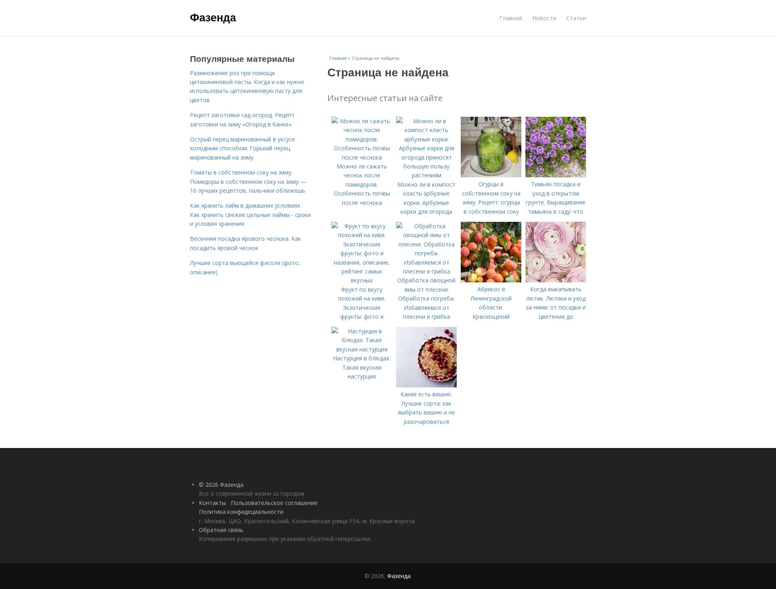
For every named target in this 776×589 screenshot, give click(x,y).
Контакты (212, 503)
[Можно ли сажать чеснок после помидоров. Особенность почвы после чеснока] (361, 157)
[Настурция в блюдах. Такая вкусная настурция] (361, 349)
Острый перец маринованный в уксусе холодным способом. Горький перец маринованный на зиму (242, 148)
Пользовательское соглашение (274, 503)
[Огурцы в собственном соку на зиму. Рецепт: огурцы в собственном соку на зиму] (491, 175)
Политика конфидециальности (241, 511)
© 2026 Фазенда (221, 484)
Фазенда (213, 17)
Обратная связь (221, 530)
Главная (511, 18)
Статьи (576, 18)
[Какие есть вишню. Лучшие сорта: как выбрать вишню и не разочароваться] (426, 385)
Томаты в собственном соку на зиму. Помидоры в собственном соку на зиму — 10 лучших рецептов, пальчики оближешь (248, 181)
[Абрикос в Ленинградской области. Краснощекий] (491, 280)
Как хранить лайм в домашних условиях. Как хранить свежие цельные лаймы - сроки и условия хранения (250, 214)
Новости (544, 18)
